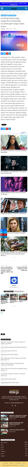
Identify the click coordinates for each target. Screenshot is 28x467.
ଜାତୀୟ (2, 449)
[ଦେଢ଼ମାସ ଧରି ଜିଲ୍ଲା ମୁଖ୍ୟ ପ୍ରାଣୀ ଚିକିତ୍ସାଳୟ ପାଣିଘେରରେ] (14, 297)
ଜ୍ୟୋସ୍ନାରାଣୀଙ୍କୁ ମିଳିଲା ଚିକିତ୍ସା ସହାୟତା (10, 382)
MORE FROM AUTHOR (19, 291)
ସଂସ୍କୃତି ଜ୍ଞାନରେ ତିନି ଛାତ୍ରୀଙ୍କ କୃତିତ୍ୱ (9, 354)
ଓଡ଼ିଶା (2, 444)
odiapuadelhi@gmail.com (17, 402)
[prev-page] (13, 306)
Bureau (3, 28)
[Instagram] (15, 405)
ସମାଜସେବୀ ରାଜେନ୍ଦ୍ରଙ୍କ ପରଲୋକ (8, 379)
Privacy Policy (18, 463)
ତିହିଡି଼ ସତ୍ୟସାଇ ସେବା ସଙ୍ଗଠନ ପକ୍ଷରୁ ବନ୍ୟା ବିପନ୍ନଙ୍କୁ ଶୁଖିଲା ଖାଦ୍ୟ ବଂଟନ (13, 358)
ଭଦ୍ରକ (2, 447)
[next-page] (15, 306)
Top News (3, 451)
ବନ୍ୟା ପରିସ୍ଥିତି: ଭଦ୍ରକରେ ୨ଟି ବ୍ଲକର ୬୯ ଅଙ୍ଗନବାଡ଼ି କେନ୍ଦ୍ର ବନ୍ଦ (13, 374)
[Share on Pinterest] (7, 53)
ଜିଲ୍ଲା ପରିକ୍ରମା (12, 15)
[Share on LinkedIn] (10, 53)
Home (2, 11)
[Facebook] (12, 405)
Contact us (11, 463)
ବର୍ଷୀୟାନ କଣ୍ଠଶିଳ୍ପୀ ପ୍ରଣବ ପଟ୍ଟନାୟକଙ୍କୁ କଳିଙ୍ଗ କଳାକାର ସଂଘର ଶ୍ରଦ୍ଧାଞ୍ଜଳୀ (12, 364)
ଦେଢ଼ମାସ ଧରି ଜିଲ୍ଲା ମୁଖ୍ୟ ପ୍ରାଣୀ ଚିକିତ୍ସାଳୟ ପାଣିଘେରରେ (14, 301)
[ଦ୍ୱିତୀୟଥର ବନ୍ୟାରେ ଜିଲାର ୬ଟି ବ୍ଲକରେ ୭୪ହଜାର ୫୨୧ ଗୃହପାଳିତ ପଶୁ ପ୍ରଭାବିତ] (5, 297)
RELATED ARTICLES (8, 291)
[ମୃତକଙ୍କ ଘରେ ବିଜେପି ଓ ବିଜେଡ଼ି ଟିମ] (23, 297)
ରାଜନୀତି (2, 453)
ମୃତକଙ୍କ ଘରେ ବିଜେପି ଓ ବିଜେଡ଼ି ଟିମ (23, 301)
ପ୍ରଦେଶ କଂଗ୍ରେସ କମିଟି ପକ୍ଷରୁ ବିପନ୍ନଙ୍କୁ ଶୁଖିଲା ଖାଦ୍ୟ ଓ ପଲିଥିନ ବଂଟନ (14, 369)
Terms (23, 463)
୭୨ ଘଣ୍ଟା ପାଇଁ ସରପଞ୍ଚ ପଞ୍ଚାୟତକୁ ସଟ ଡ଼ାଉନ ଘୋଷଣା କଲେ (22, 268)
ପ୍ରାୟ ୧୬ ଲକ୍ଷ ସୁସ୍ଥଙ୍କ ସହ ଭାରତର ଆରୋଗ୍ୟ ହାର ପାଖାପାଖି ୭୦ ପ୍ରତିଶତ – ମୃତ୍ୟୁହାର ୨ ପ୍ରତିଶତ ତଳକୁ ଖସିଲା (7, 270)
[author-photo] (14, 280)
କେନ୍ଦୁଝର (3, 456)
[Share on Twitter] (4, 53)
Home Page (5, 463)
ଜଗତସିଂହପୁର (8, 11)
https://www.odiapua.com (14, 287)
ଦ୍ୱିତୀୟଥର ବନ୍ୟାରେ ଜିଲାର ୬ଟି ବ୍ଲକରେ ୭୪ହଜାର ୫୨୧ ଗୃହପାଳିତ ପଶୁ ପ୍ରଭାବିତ (5, 302)
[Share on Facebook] (2, 53)
